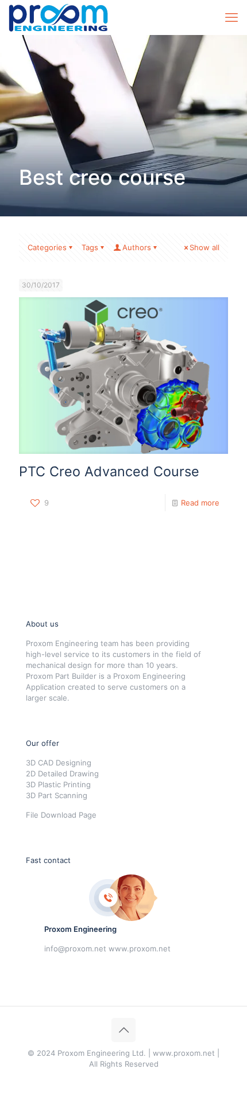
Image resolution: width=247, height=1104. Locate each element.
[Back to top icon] (123, 1030)
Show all (204, 247)
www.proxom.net (140, 948)
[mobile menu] (231, 17)
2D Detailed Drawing (62, 773)
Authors (136, 247)
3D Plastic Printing (58, 784)
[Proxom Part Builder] (58, 17)
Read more (200, 502)
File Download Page (61, 814)
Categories (47, 247)
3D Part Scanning (56, 795)
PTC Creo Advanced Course (109, 471)
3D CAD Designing (58, 762)
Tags (90, 247)
